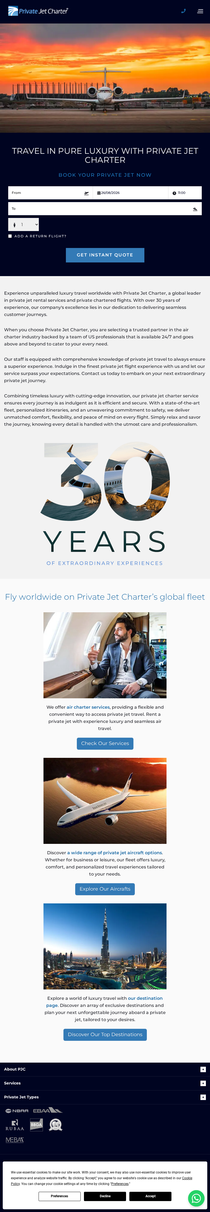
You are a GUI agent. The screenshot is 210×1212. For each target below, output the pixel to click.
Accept (150, 1196)
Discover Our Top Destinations (105, 1034)
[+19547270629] (185, 11)
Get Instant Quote (105, 255)
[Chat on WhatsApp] (196, 1198)
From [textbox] (16, 193)
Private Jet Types (21, 1097)
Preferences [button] (120, 1184)
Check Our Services (105, 743)
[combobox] (50, 193)
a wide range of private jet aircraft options (114, 852)
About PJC (14, 1069)
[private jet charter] (38, 12)
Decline (105, 1196)
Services (12, 1083)
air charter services (88, 707)
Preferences (59, 1196)
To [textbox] (14, 208)
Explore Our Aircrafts (105, 889)
